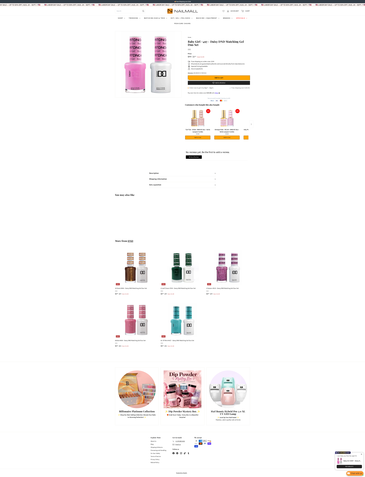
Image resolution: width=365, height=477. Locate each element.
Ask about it (348, 466)
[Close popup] (360, 454)
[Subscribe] (175, 246)
